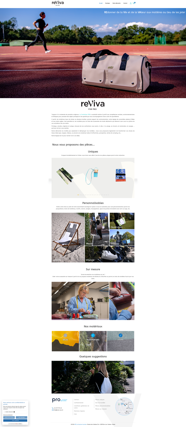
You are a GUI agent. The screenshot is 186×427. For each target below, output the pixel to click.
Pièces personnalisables (102, 406)
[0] (133, 3)
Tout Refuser (21, 417)
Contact (76, 399)
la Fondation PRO (85, 114)
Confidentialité (78, 403)
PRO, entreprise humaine (80, 424)
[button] (135, 179)
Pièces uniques (99, 399)
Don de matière (100, 403)
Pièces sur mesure (101, 409)
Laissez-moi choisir (9, 417)
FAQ (75, 414)
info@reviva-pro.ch (58, 410)
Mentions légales (79, 411)
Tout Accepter (15, 420)
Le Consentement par (15, 423)
